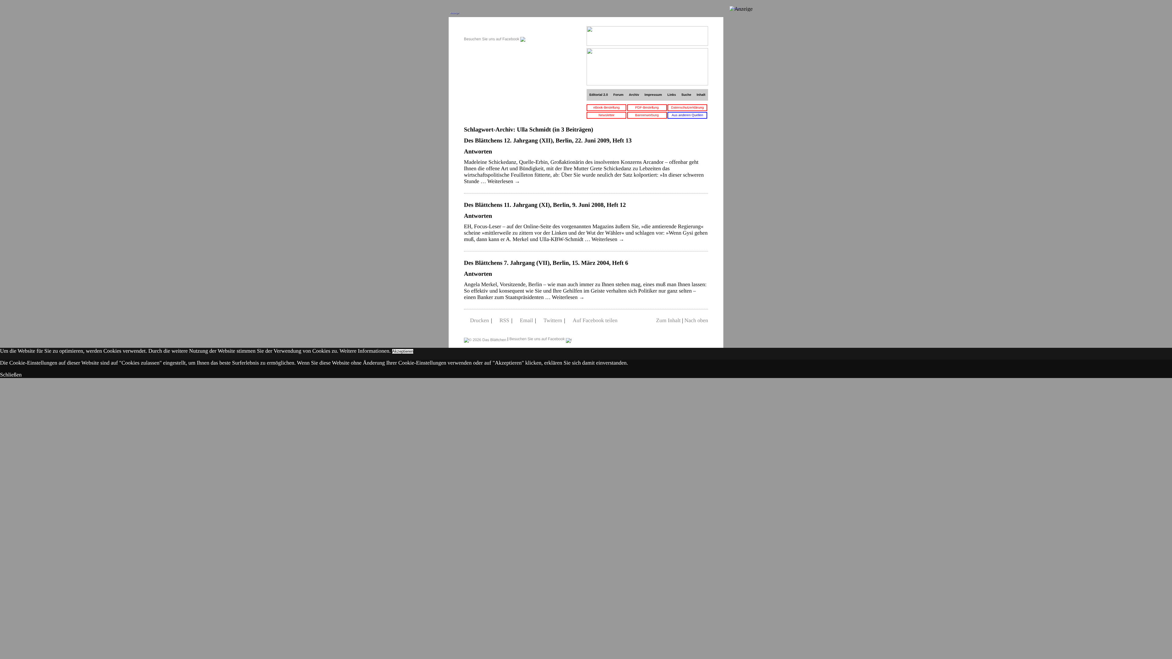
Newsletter (606, 115)
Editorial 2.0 (598, 95)
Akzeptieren (402, 351)
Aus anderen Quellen (687, 115)
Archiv (634, 95)
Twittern (553, 320)
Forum (618, 95)
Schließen (11, 375)
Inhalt (701, 95)
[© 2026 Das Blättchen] (485, 339)
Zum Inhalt (668, 320)
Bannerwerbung (647, 115)
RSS (504, 320)
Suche (686, 95)
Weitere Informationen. (365, 351)
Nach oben (696, 320)
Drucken (479, 320)
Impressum (653, 95)
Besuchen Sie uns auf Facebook (492, 39)
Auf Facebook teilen (595, 320)
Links (671, 95)
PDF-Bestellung (647, 108)
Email (526, 320)
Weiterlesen (503, 181)
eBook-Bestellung (606, 108)
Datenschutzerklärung (687, 108)
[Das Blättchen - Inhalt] (494, 29)
